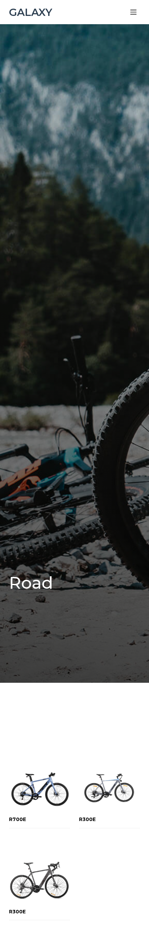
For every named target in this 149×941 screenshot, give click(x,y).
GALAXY (30, 12)
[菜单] (133, 12)
